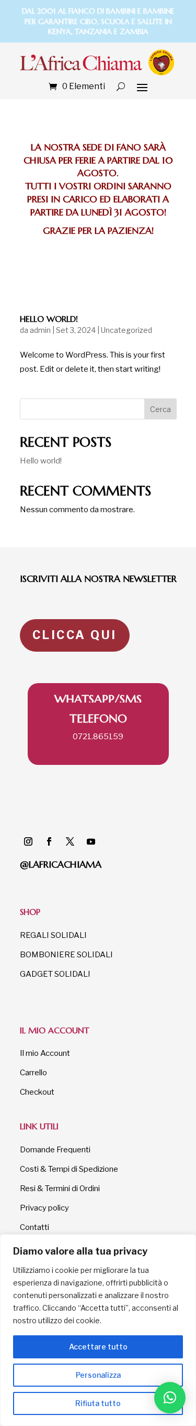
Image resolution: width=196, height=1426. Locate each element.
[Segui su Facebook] (49, 841)
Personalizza (98, 1374)
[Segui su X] (70, 841)
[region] (98, 1330)
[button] (170, 1397)
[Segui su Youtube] (91, 841)
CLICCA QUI (74, 635)
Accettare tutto (98, 1346)
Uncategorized (126, 330)
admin (40, 330)
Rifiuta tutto (98, 1403)
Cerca (160, 409)
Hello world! (49, 319)
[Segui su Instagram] (28, 841)
